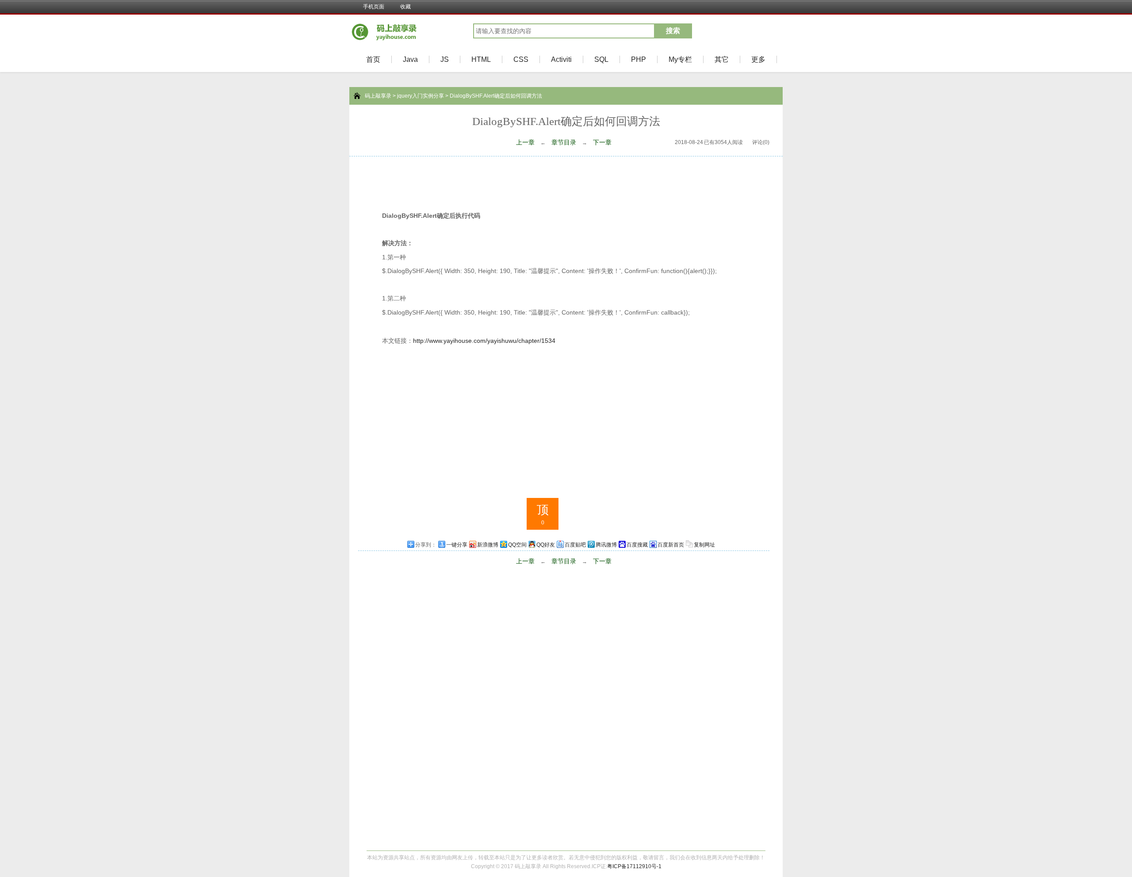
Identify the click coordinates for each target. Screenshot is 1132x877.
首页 (373, 59)
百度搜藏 (637, 545)
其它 (722, 59)
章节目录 (563, 142)
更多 (758, 59)
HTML (481, 59)
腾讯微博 (606, 545)
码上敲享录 (378, 96)
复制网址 (704, 545)
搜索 (673, 30)
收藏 (405, 7)
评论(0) (760, 142)
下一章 (602, 142)
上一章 (525, 142)
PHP (638, 59)
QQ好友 (545, 545)
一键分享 (456, 545)
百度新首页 (671, 545)
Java (410, 59)
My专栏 (680, 59)
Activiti (561, 59)
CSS (520, 59)
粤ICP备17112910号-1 (634, 866)
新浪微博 (487, 545)
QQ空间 (517, 545)
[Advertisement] (566, 181)
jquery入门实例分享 (420, 96)
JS (444, 59)
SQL (601, 59)
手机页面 (373, 7)
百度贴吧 (575, 545)
